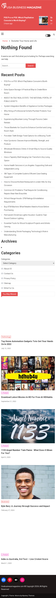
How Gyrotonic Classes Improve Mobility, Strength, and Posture (26, 142)
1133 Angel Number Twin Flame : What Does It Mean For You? (26, 451)
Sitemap (7, 283)
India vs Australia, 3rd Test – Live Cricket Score (24, 559)
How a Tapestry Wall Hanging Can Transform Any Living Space (27, 159)
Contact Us (8, 274)
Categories (5, 259)
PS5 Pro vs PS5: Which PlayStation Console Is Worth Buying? (25, 83)
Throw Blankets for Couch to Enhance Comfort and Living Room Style (27, 129)
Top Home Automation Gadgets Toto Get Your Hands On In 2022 (27, 342)
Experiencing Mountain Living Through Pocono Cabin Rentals (26, 121)
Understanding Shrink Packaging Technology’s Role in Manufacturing (26, 233)
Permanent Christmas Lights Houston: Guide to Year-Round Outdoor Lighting (25, 216)
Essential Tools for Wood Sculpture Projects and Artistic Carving (27, 225)
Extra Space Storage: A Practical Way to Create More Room (25, 91)
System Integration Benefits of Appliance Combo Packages (28, 106)
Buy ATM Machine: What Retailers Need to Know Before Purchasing (26, 208)
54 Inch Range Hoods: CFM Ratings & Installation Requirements (24, 200)
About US (8, 269)
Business (5, 502)
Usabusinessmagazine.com (12, 586)
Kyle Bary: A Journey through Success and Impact (25, 506)
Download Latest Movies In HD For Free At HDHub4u (26, 397)
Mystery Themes (28, 596)
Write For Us (9, 288)
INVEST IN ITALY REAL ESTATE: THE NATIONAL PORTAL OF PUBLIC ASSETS (28, 99)
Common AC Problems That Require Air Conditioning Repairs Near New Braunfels (25, 192)
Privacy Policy (10, 278)
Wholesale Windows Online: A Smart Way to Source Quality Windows (28, 150)
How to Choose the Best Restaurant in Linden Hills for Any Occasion (27, 183)
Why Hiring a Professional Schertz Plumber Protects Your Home (27, 112)
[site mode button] (48, 35)
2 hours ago (7, 24)
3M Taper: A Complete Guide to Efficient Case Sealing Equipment (25, 175)
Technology (6, 337)
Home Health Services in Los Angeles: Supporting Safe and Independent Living (28, 167)
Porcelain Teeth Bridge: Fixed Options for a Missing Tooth (27, 136)
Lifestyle (5, 393)
